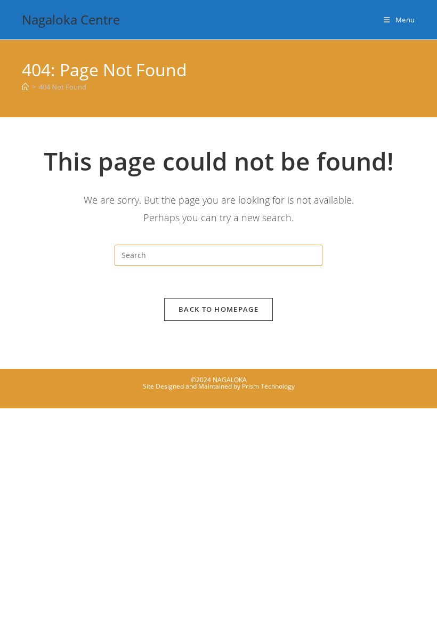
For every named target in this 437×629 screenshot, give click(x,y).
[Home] (25, 87)
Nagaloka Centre (71, 19)
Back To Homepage (218, 309)
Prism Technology (268, 386)
